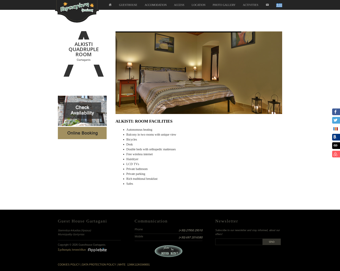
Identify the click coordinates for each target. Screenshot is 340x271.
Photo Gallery (224, 5)
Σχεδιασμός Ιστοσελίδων (72, 249)
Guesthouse (128, 5)
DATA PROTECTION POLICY (99, 264)
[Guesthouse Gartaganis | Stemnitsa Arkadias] (77, 11)
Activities (250, 5)
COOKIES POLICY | (70, 264)
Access (179, 5)
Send (272, 241)
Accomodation (156, 5)
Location (198, 5)
